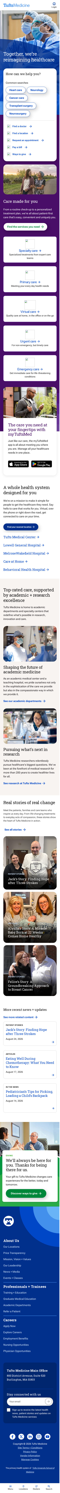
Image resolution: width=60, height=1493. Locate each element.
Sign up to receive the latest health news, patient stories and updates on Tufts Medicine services (31, 1413)
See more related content (18, 1017)
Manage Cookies (30, 1459)
